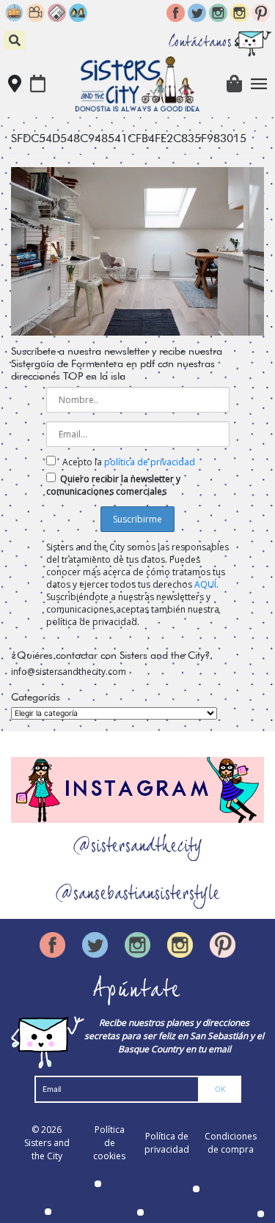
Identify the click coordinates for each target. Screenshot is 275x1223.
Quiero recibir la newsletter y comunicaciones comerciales (113, 485)
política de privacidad (149, 462)
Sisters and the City (47, 1149)
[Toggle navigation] (259, 83)
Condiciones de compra (231, 1143)
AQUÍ (205, 584)
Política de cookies (109, 1142)
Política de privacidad (166, 1143)
